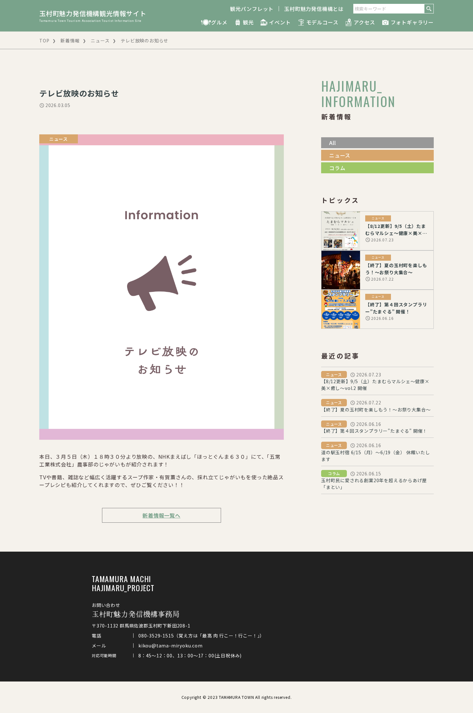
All (332, 143)
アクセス (364, 22)
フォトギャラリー (412, 22)
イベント (280, 22)
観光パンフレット (252, 9)
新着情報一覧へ (162, 515)
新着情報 (69, 40)
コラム (337, 168)
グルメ (219, 22)
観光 (248, 22)
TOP (44, 40)
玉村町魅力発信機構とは (314, 9)
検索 (428, 8)
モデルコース (322, 22)
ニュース (100, 40)
